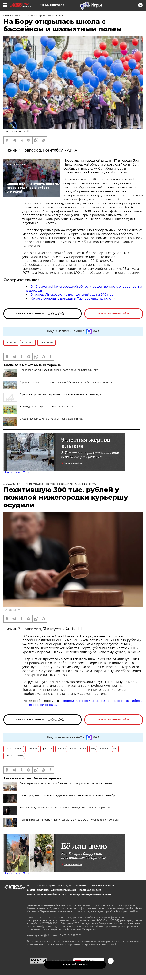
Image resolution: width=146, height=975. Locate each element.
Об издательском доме (41, 886)
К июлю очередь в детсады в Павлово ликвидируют (71, 298)
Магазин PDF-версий (102, 886)
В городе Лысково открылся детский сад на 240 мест (72, 294)
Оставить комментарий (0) (113, 313)
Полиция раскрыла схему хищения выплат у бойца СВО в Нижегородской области (69, 819)
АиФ (26, 131)
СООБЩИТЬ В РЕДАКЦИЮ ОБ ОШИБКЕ (91, 894)
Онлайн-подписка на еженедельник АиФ (51, 890)
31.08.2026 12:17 (12, 483)
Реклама (81, 886)
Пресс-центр (65, 886)
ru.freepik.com (11, 609)
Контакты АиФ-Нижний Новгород (47, 894)
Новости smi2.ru (16, 472)
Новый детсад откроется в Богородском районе (48, 406)
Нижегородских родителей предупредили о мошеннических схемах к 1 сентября (68, 795)
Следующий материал (75, 964)
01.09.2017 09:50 (12, 15)
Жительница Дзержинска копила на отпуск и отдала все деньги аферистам (65, 807)
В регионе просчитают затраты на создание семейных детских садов (61, 394)
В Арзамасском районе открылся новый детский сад (51, 418)
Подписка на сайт (90, 890)
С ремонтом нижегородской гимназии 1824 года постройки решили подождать (67, 382)
